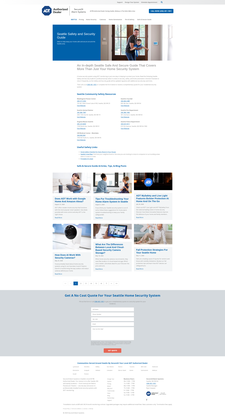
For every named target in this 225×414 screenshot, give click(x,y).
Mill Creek (143, 367)
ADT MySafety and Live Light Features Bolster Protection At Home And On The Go (152, 198)
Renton (120, 367)
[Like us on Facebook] (147, 400)
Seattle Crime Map (87, 154)
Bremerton (76, 370)
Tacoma (132, 367)
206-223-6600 (81, 124)
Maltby (97, 367)
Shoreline (86, 367)
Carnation (109, 370)
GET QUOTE (112, 350)
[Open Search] (162, 2)
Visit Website (125, 106)
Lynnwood (76, 367)
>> (116, 283)
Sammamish (144, 370)
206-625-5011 (125, 124)
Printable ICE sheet (87, 159)
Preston (86, 374)
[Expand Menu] (97, 20)
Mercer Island (122, 370)
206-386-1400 (125, 112)
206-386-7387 (81, 112)
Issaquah (86, 370)
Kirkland (98, 370)
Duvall (74, 374)
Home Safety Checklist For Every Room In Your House (98, 152)
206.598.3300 (81, 135)
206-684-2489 (125, 101)
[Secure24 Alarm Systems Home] (64, 11)
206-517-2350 (81, 101)
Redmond (155, 367)
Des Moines (110, 367)
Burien (131, 370)
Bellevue (154, 370)
